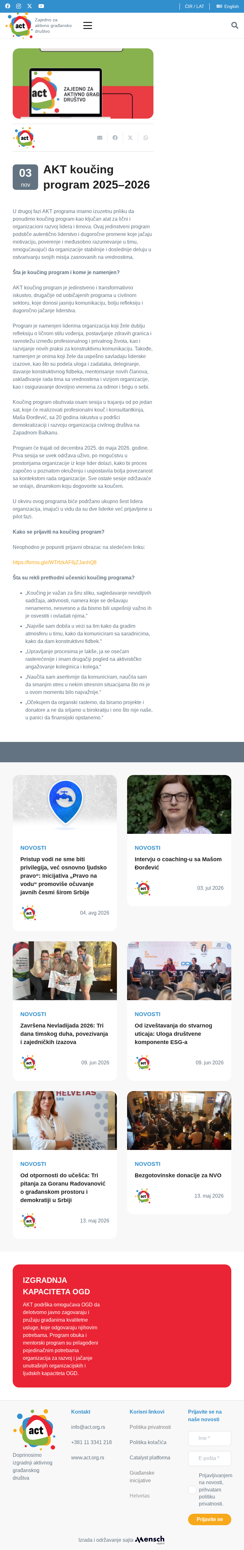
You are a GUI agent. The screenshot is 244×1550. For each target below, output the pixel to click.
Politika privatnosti (150, 1427)
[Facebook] (7, 6)
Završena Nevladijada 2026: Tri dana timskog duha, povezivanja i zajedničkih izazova (64, 1033)
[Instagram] (18, 6)
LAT (200, 6)
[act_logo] (19, 25)
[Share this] (115, 138)
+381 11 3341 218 (91, 1442)
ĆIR (189, 6)
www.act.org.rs (87, 1457)
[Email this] (100, 138)
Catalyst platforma (150, 1457)
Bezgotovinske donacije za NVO (178, 1175)
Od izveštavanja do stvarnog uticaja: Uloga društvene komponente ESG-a (173, 1033)
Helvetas (140, 1495)
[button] (87, 25)
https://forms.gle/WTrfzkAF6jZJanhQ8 (55, 562)
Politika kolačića (148, 1442)
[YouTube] (41, 6)
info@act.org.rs (88, 1427)
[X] (29, 6)
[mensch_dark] (150, 1540)
